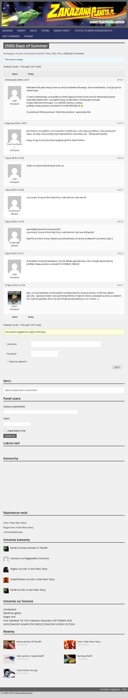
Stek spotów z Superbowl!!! (30, 655)
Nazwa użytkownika (14, 406)
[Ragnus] (6, 570)
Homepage (8, 53)
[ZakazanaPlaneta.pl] (64, 14)
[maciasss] (6, 560)
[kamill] (6, 549)
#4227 (120, 189)
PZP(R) (45, 30)
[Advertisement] (28, 485)
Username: (12, 344)
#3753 (120, 123)
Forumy (19, 53)
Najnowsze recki (15, 513)
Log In (117, 367)
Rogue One (9, 616)
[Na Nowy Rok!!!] (70, 661)
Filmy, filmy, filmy (54, 53)
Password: (12, 353)
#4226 (120, 158)
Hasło (6, 418)
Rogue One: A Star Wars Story (18, 527)
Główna (7, 30)
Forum (28, 36)
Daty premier (10, 36)
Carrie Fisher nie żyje (27, 670)
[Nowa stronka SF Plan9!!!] (9, 647)
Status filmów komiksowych (93, 30)
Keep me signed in (18, 361)
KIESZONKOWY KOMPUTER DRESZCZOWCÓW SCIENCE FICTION (39, 624)
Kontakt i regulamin (110, 689)
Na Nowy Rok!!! (84, 655)
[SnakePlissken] (6, 580)
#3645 (120, 79)
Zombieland (9, 609)
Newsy (21, 30)
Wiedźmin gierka (12, 613)
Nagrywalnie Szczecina (36, 558)
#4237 (120, 285)
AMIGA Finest (62, 30)
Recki (33, 30)
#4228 (120, 221)
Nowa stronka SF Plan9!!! (33, 547)
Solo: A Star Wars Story (14, 522)
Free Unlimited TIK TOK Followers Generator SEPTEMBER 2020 (37, 620)
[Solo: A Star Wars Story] (70, 647)
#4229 (120, 253)
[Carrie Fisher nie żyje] (9, 675)
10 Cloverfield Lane (13, 532)
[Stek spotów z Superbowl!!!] (9, 661)
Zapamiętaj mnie (16, 430)
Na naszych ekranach (34, 53)
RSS (125, 689)
